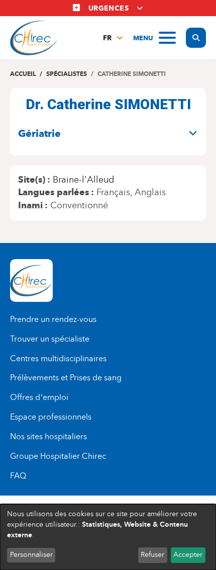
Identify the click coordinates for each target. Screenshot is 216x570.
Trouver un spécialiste (49, 339)
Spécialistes (66, 73)
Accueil (23, 73)
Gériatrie (39, 133)
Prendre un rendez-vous (53, 319)
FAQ (18, 475)
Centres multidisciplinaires (58, 358)
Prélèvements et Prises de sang (66, 377)
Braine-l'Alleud (83, 179)
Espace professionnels (50, 417)
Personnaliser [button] (31, 554)
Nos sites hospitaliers (48, 436)
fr (107, 38)
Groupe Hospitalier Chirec (58, 456)
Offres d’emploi (39, 397)
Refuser (152, 554)
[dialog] (108, 537)
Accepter (187, 554)
